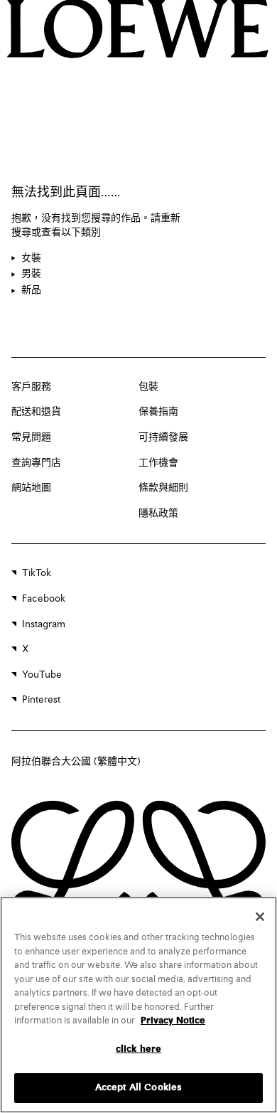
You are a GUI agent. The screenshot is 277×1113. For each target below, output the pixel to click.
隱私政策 (158, 513)
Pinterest (41, 700)
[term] (26, 259)
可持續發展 (163, 437)
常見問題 (31, 437)
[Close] (260, 916)
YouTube (42, 675)
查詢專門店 (36, 463)
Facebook (43, 599)
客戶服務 (31, 387)
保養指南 (158, 412)
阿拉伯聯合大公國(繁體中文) (76, 762)
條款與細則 (163, 488)
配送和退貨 (36, 412)
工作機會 (158, 463)
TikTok (36, 573)
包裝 (148, 387)
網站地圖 (31, 488)
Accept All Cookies (138, 1087)
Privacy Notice (173, 1021)
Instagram (43, 624)
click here (138, 1049)
